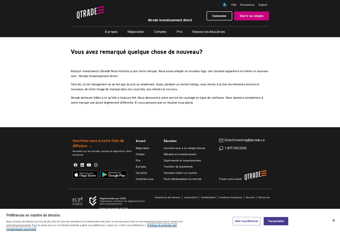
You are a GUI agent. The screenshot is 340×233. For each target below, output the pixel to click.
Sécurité (250, 197)
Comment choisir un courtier (180, 173)
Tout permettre (276, 221)
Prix (180, 32)
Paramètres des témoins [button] (167, 197)
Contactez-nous (145, 179)
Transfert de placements (178, 166)
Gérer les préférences (246, 221)
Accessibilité (190, 197)
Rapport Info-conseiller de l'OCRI (114, 208)
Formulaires (247, 4)
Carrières (141, 173)
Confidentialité (208, 197)
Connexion (219, 16)
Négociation (136, 32)
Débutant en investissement (180, 154)
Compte (140, 154)
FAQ (233, 4)
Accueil (141, 141)
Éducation (170, 141)
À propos (111, 32)
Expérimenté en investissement (182, 160)
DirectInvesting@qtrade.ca (245, 140)
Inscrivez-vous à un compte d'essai (184, 148)
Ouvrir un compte (251, 16)
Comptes (160, 32)
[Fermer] (333, 220)
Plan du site (264, 197)
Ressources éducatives (208, 32)
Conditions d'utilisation (230, 197)
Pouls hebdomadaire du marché (182, 179)
